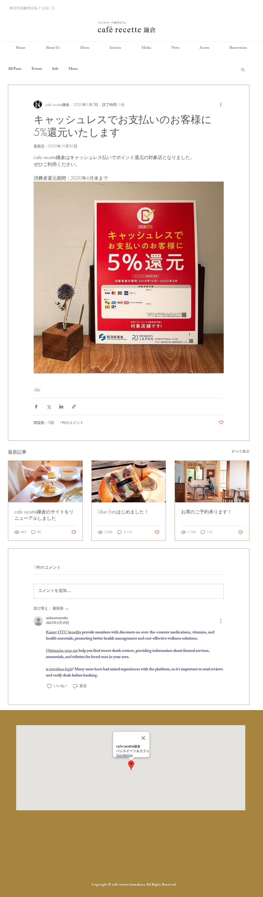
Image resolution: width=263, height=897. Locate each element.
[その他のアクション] (221, 104)
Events (37, 69)
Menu (73, 69)
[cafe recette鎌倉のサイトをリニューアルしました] (45, 481)
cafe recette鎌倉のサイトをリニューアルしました (44, 515)
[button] (242, 69)
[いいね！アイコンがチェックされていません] (49, 686)
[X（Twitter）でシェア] (48, 406)
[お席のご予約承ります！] (212, 481)
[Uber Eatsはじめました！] (129, 481)
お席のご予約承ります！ (206, 512)
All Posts (14, 69)
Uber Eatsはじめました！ (123, 512)
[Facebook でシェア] (36, 406)
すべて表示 (240, 451)
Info (55, 69)
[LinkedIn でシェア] (61, 406)
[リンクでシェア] (73, 406)
